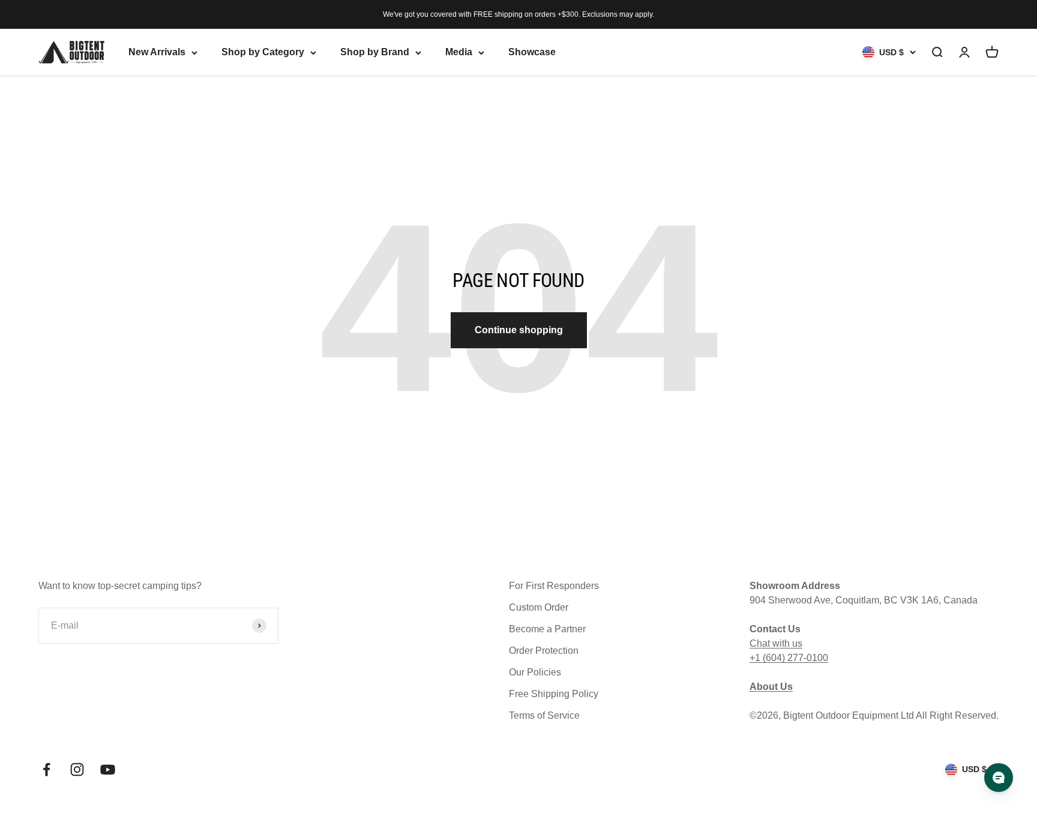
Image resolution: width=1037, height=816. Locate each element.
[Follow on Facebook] (46, 769)
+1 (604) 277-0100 (789, 658)
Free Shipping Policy (553, 694)
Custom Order (538, 607)
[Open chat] (998, 777)
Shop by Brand (374, 52)
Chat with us (776, 643)
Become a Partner (547, 629)
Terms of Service (544, 715)
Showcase (532, 52)
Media (458, 52)
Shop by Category (262, 52)
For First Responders (554, 586)
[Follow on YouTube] (108, 769)
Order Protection (544, 650)
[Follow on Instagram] (77, 769)
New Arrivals (156, 52)
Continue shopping (519, 330)
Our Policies (535, 672)
